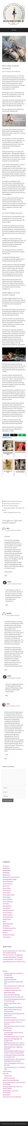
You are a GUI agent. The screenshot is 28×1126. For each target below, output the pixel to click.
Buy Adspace (6, 1095)
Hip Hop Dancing (8, 917)
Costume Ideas (7, 1071)
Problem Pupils (7, 930)
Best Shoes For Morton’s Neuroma (13, 997)
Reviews (5, 932)
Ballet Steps (6, 872)
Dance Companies (17, 501)
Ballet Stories (7, 501)
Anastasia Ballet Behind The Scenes (13, 957)
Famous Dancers (15, 503)
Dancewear (6, 904)
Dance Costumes (7, 884)
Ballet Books (6, 868)
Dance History (6, 503)
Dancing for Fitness (8, 910)
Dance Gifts (6, 886)
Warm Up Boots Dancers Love (12, 512)
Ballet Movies (6, 870)
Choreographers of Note (10, 879)
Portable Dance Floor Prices (12, 988)
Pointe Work (6, 926)
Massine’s (14, 85)
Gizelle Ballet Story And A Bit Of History (14, 961)
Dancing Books (7, 906)
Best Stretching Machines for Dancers (14, 1020)
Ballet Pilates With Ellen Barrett (13, 1007)
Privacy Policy (8, 1076)
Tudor (18, 133)
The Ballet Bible (8, 977)
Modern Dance (7, 919)
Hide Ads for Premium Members (12, 1097)
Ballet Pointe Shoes (9, 992)
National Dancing (8, 924)
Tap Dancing (6, 937)
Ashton (11, 133)
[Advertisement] (14, 487)
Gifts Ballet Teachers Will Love (12, 990)
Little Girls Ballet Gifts (10, 979)
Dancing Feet (6, 908)
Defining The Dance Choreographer (13, 955)
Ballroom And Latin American (11, 877)
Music (4, 921)
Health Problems (7, 915)
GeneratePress (23, 1123)
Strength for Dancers (9, 935)
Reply (5, 575)
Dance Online (6, 892)
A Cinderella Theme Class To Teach (14, 1036)
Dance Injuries (7, 890)
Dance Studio (6, 897)
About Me (5, 1073)
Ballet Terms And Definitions (11, 1080)
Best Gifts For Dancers (10, 1018)
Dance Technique (8, 901)
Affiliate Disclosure (9, 1078)
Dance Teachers (7, 899)
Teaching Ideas (7, 1030)
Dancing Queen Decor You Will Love (14, 986)
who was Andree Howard (11, 506)
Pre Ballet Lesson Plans (9, 928)
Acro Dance (6, 866)
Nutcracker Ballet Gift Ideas (12, 995)
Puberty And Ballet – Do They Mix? (12, 959)
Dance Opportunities (9, 895)
